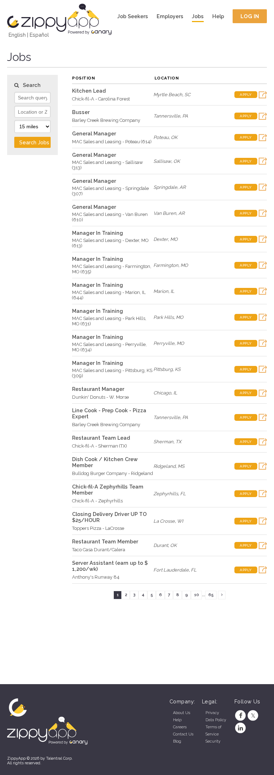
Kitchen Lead (89, 91)
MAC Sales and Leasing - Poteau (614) (112, 141)
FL (183, 493)
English (17, 35)
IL (172, 291)
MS (181, 466)
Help (218, 16)
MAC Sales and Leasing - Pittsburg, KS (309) (112, 373)
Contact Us (183, 734)
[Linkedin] (240, 728)
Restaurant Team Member (105, 541)
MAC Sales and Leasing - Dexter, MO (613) (110, 243)
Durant (160, 545)
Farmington (165, 265)
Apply (246, 95)
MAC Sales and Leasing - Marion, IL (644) (109, 295)
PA (185, 116)
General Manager (94, 133)
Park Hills (163, 317)
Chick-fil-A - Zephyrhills (97, 500)
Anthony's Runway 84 (96, 577)
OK (174, 137)
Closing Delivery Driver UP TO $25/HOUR (109, 517)
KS (178, 369)
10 (196, 594)
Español (39, 35)
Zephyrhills (165, 493)
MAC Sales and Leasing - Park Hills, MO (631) (109, 321)
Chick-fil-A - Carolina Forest (101, 99)
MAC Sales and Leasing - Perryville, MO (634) (109, 347)
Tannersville (166, 116)
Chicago (162, 393)
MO (174, 239)
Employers (170, 16)
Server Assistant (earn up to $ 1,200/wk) (110, 566)
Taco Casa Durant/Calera (98, 549)
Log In (249, 16)
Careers (180, 727)
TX (178, 441)
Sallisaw (162, 161)
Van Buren (164, 213)
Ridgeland (164, 466)
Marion (160, 291)
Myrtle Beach (167, 94)
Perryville (163, 343)
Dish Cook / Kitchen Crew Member (105, 462)
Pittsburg (163, 369)
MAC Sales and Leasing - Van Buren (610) (110, 217)
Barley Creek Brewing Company (106, 120)
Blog (177, 741)
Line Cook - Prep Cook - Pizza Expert (109, 413)
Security (213, 741)
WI (180, 521)
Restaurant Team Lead (101, 438)
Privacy (212, 713)
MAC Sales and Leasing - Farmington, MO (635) (111, 269)
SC (187, 94)
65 (211, 594)
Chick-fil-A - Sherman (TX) (99, 446)
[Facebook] (240, 715)
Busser (81, 112)
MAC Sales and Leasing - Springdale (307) (110, 191)
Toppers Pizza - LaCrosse (98, 528)
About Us (181, 713)
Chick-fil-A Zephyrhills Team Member (107, 490)
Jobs (198, 16)
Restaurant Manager (98, 389)
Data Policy (216, 720)
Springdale (165, 187)
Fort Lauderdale (171, 570)
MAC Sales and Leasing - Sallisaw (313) (107, 165)
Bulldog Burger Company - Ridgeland (112, 473)
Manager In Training (97, 233)
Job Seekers (132, 16)
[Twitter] (253, 715)
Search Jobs (34, 142)
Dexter (160, 239)
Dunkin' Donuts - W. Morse (100, 397)
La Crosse (164, 521)
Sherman (163, 441)
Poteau (161, 137)
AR (182, 187)
